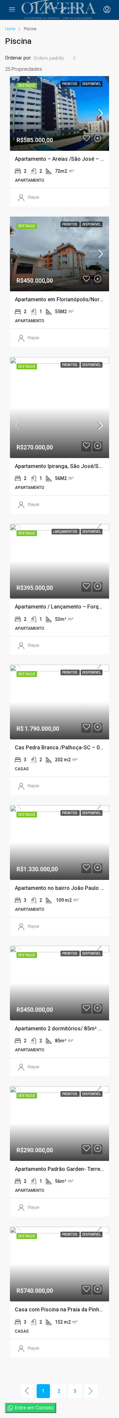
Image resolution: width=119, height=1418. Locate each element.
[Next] (91, 1390)
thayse (33, 197)
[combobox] (54, 58)
